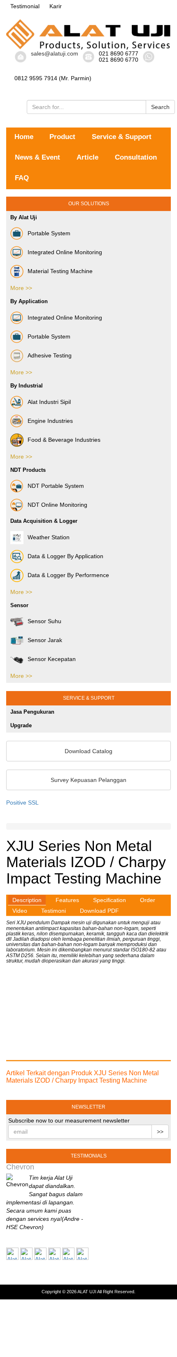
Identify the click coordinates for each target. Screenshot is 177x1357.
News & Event (37, 157)
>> (160, 1131)
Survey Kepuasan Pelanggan (88, 780)
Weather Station (49, 537)
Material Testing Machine (60, 271)
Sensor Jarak (45, 640)
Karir (55, 6)
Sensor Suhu (44, 621)
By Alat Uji (23, 217)
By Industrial (26, 386)
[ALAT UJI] (88, 34)
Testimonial (25, 6)
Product (62, 137)
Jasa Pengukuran (32, 712)
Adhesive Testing (50, 355)
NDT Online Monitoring (57, 504)
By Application (29, 301)
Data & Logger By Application (65, 555)
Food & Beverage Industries (64, 439)
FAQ (22, 178)
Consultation (136, 157)
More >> (21, 288)
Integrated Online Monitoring (65, 252)
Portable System (49, 233)
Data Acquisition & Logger (43, 521)
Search (160, 107)
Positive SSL (22, 802)
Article (87, 157)
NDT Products (28, 470)
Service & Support (121, 137)
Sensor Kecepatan (52, 659)
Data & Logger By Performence (68, 574)
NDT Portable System (56, 485)
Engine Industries (50, 420)
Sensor (19, 605)
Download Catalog (88, 751)
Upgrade (21, 725)
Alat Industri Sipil (49, 401)
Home (23, 137)
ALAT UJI (86, 1291)
